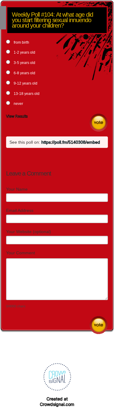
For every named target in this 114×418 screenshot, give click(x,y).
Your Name (17, 189)
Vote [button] (98, 122)
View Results (17, 116)
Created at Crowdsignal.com (57, 401)
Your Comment (20, 252)
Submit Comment (98, 325)
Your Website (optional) (28, 231)
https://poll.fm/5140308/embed (70, 142)
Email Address (19, 210)
